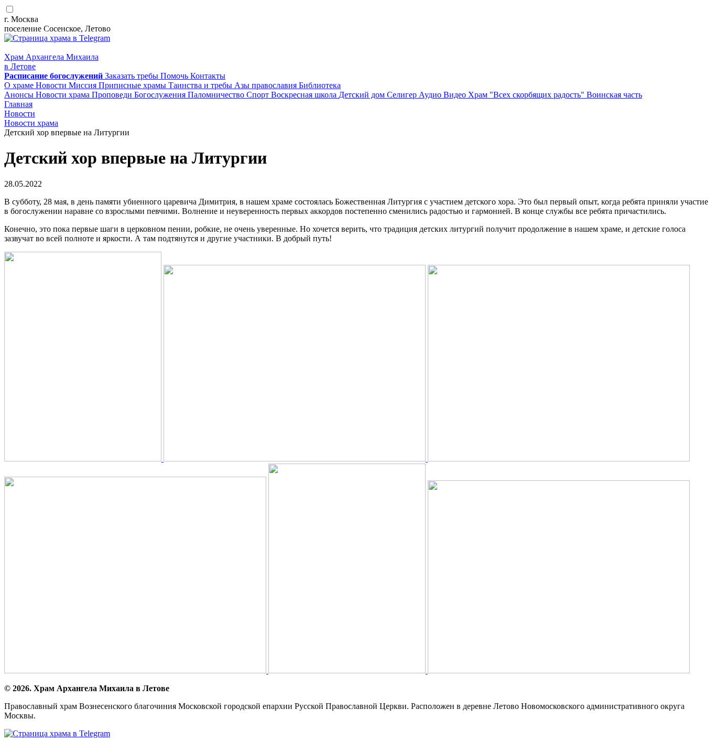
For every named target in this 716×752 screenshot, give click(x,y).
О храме (20, 85)
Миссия (84, 85)
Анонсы (20, 94)
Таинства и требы (201, 85)
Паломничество (217, 94)
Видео (455, 94)
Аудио (431, 94)
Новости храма (64, 94)
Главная (18, 104)
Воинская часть (614, 94)
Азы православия (266, 85)
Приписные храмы (133, 85)
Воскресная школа (305, 94)
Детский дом (363, 94)
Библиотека (320, 85)
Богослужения (161, 94)
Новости (52, 85)
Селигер (403, 94)
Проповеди (113, 94)
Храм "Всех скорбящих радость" (527, 94)
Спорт (258, 94)
